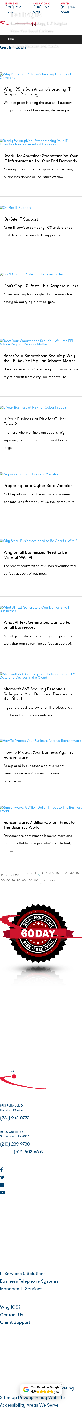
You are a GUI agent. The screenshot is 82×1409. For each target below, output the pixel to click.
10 (57, 873)
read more (13, 116)
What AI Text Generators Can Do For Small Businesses (38, 625)
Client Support (15, 1322)
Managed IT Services (21, 1289)
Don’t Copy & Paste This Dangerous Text (41, 286)
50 (3, 881)
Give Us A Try (10, 1071)
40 (77, 873)
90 (24, 881)
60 (8, 881)
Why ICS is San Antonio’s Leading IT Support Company (37, 92)
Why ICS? (10, 1307)
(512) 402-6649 (29, 1152)
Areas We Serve (43, 1405)
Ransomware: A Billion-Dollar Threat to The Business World (39, 825)
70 (13, 881)
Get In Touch (13, 47)
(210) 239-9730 (15, 1144)
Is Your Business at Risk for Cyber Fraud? (35, 421)
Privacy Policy (32, 1397)
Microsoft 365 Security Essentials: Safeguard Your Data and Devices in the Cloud (38, 694)
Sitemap (8, 1397)
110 (36, 881)
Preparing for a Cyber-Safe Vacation (38, 485)
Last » (51, 881)
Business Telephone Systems (29, 1281)
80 (18, 881)
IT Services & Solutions (23, 1274)
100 (29, 881)
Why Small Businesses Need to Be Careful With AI (35, 555)
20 (66, 873)
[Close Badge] (61, 1384)
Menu (11, 39)
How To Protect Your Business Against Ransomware (38, 755)
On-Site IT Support (21, 219)
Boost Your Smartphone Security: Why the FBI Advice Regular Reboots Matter (39, 358)
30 (72, 873)
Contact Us (11, 1315)
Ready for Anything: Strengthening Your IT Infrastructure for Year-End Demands (41, 158)
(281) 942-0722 (15, 1118)
